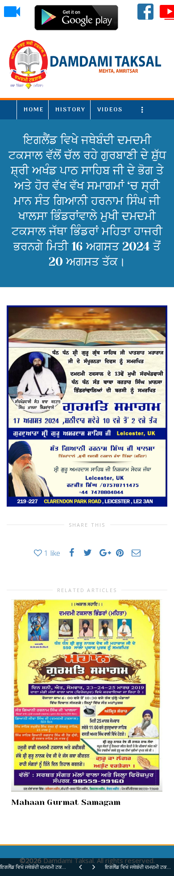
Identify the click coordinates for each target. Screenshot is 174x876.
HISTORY (70, 110)
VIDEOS (110, 110)
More (143, 110)
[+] (86, 695)
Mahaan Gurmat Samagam (65, 802)
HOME (34, 110)
